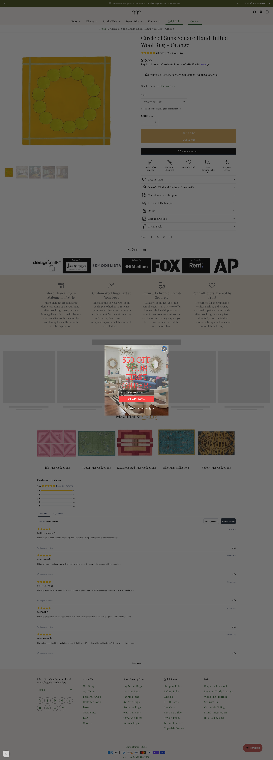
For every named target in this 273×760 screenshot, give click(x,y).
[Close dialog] (164, 348)
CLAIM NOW (136, 399)
